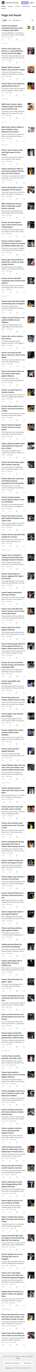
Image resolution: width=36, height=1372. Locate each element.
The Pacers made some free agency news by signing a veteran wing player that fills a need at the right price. (13, 89)
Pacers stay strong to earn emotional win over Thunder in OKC (13, 825)
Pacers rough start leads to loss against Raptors (12, 913)
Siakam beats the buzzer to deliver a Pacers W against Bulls (13, 1294)
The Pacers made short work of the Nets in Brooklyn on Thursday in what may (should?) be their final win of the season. (13, 193)
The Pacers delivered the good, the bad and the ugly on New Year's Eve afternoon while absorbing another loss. (13, 1041)
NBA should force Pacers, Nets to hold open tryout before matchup (12, 206)
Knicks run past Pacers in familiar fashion (12, 391)
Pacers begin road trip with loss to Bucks (12, 715)
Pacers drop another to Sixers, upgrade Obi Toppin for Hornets (12, 576)
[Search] (32, 20)
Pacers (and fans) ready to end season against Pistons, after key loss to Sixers (13, 171)
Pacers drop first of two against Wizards (11, 628)
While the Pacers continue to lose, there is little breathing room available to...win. (13, 540)
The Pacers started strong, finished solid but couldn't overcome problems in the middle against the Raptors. (13, 1339)
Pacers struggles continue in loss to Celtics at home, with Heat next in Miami (13, 1093)
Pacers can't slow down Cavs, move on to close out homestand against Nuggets (13, 1275)
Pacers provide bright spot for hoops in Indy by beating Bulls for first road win (13, 1238)
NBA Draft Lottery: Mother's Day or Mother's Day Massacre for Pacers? (13, 129)
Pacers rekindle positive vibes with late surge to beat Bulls (13, 790)
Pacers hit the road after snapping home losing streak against (13, 280)
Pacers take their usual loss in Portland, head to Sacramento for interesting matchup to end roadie (13, 481)
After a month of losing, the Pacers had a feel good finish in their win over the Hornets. (13, 969)
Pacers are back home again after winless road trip (13, 463)
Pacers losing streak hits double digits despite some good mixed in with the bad (13, 1035)
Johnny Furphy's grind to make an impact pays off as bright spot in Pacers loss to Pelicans (13, 1149)
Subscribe (25, 3)
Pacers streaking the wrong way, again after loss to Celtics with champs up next (13, 844)
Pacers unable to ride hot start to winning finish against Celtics (12, 1130)
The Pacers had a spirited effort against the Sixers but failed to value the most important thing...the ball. (12, 866)
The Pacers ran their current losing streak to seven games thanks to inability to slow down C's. (13, 1099)
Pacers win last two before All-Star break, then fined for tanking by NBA (13, 664)
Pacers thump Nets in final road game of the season (12, 188)
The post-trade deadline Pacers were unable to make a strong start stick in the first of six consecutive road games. (13, 720)
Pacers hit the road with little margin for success (13, 536)
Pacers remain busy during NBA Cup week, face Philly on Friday (13, 1219)
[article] (18, 33)
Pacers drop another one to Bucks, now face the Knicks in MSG (13, 408)
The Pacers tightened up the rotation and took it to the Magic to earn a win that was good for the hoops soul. (13, 342)
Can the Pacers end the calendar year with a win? (12, 1057)
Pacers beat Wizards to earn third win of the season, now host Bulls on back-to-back (13, 1317)
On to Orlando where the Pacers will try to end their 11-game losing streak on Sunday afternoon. (13, 1022)
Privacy (18, 1356)
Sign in (32, 3)
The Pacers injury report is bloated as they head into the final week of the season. (13, 249)
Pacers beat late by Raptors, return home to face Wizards (13, 1334)
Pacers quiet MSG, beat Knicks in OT (11, 682)
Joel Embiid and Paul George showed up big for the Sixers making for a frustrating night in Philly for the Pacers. (12, 1206)
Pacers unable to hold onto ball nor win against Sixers (12, 861)
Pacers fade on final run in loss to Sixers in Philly (12, 1202)
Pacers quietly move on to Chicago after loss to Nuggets (12, 1256)
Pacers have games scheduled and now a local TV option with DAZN (12, 28)
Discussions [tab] (16, 20)
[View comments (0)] (10, 62)
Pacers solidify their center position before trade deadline (12, 732)
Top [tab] (10, 20)
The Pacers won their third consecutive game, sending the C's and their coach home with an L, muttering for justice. (13, 934)
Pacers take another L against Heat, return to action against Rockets (13, 1074)
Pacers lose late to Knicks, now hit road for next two (12, 1167)
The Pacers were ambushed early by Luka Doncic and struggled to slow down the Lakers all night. (12, 505)
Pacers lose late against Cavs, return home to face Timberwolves (12, 224)
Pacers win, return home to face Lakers (12, 337)
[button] (3, 6)
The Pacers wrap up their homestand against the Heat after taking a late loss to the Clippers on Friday (13, 307)
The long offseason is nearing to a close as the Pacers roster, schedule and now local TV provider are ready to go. (13, 34)
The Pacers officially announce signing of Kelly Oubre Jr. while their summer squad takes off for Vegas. (13, 73)
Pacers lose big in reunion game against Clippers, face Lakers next (13, 518)
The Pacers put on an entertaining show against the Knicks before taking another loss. (13, 433)
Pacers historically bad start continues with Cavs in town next (13, 998)
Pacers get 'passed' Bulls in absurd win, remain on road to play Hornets (13, 262)
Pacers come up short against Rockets (10, 750)
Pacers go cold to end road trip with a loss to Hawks (12, 808)
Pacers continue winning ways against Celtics (12, 929)
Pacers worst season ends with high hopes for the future (12, 152)
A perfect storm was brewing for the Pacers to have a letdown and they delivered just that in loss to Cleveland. (12, 1281)
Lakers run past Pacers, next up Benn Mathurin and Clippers (13, 320)
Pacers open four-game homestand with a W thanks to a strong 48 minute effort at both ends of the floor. (13, 1323)
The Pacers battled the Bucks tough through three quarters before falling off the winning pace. (13, 414)
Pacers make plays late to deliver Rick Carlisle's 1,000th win (12, 963)
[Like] (3, 39)
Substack (8, 1368)
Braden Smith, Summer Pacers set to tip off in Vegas (13, 68)
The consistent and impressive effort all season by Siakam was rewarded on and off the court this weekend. (13, 773)
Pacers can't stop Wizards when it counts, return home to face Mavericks (13, 611)
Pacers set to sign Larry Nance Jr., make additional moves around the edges (12, 51)
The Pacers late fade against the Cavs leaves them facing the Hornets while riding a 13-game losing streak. (12, 985)
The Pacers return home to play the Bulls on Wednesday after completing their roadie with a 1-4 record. (13, 812)
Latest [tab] (5, 20)
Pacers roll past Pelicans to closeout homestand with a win (12, 895)
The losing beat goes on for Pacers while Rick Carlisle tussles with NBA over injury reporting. (13, 582)
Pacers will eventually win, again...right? (12, 980)
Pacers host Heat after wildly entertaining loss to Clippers (13, 302)
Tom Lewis (10, 37)
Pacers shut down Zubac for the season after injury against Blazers (13, 373)
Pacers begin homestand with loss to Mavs (12, 593)
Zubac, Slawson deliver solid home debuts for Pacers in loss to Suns (13, 446)
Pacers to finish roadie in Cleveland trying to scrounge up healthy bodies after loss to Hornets (13, 243)
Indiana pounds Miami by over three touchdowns (12, 945)
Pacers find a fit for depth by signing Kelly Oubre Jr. (13, 85)
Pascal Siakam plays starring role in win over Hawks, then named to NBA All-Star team (13, 767)
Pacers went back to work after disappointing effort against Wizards (12, 1184)
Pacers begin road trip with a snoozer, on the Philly (13, 878)
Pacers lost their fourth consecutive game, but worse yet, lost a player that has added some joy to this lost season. (13, 703)
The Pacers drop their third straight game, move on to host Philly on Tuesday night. (13, 598)
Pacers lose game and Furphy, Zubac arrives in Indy (13, 698)
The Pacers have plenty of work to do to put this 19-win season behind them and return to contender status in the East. (13, 158)
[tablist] (11, 20)
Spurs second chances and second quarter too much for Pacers (13, 1016)
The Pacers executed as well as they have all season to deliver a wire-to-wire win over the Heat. (13, 950)
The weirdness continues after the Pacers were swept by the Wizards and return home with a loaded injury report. (13, 617)
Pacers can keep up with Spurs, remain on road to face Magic (13, 355)
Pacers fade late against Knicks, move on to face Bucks (11, 427)
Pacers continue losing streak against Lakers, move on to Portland (13, 499)
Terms (23, 1356)
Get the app (27, 1363)
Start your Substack (13, 1363)
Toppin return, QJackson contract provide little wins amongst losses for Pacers (12, 557)
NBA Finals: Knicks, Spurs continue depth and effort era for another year (12, 106)
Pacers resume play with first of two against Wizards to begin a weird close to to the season (13, 646)
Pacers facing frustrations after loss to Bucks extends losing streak (13, 1112)
